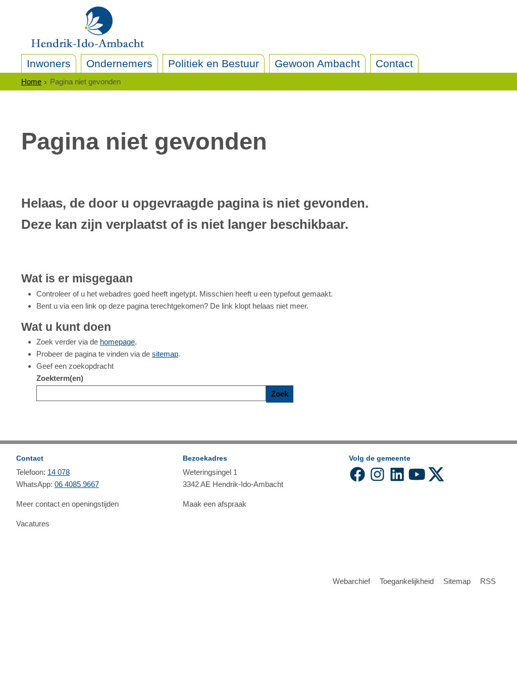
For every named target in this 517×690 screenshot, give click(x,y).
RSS (488, 581)
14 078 (58, 472)
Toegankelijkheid (407, 581)
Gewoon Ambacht (317, 63)
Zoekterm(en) (59, 378)
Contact (394, 63)
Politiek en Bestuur (213, 63)
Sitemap (457, 581)
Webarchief (351, 581)
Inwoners (49, 63)
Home (31, 81)
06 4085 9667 (77, 484)
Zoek (279, 393)
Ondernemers (119, 63)
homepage (117, 341)
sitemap (165, 354)
